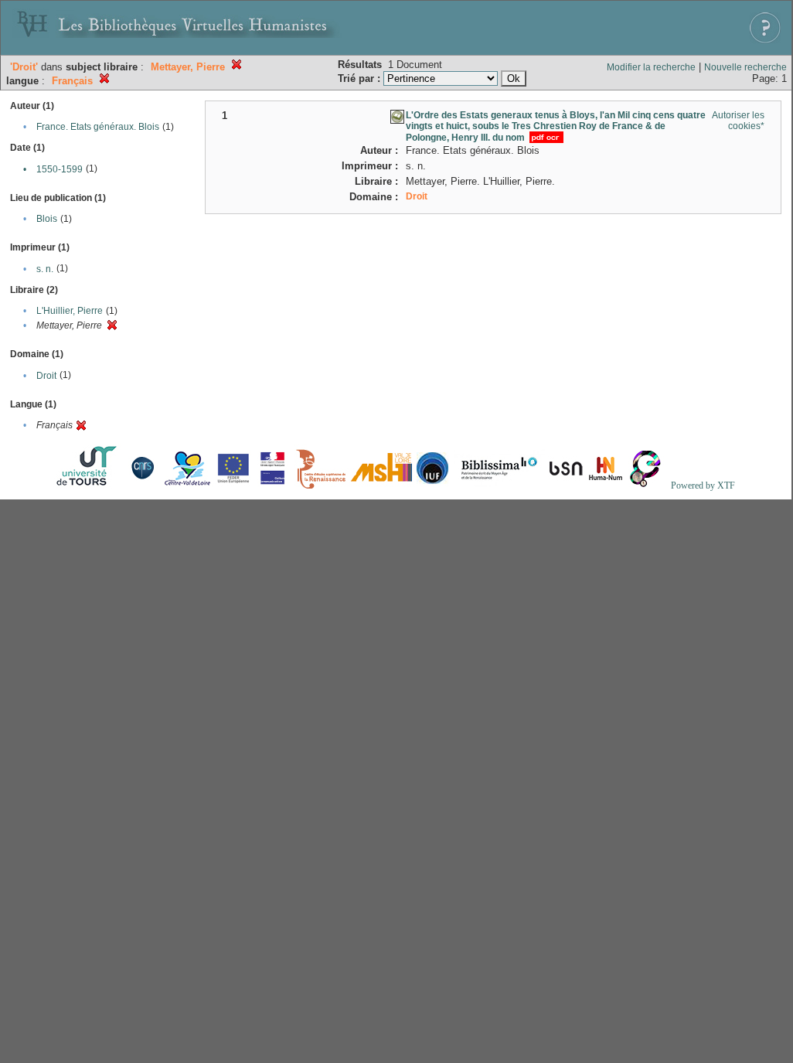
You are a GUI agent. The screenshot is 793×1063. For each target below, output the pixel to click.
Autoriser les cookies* (738, 120)
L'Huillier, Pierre (69, 310)
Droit (46, 375)
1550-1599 (59, 169)
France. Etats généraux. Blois (97, 126)
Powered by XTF (703, 485)
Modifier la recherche (651, 67)
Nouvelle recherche (745, 67)
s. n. (44, 269)
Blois (46, 218)
